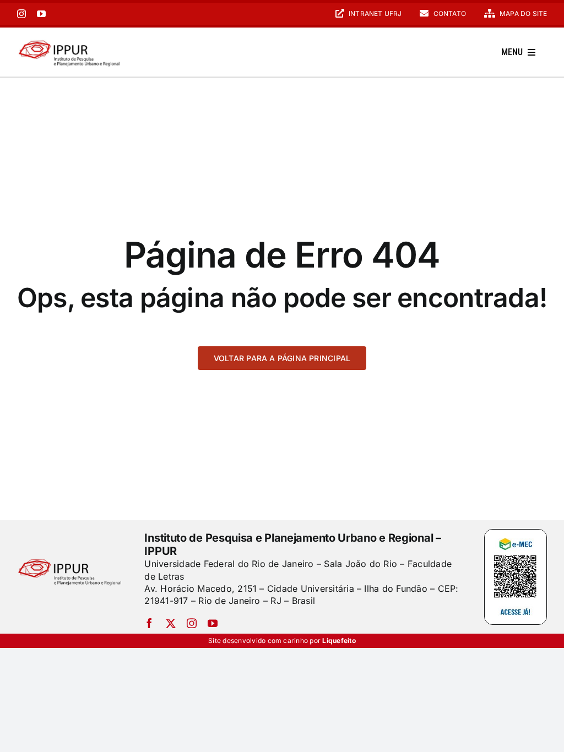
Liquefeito (338, 640)
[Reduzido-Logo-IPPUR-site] (70, 40)
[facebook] (149, 623)
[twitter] (171, 623)
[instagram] (21, 13)
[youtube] (41, 13)
